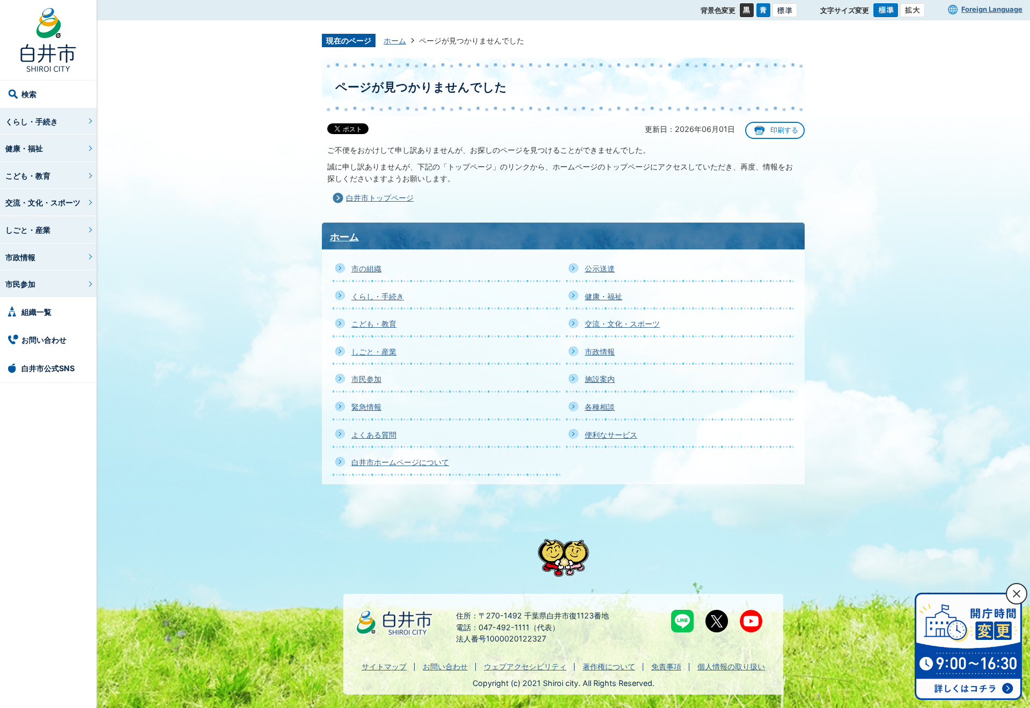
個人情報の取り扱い (731, 666)
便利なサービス (611, 434)
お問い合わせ (44, 339)
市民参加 (20, 284)
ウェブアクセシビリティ (525, 666)
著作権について (609, 666)
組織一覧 (36, 311)
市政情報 (20, 257)
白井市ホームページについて (400, 462)
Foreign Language (991, 9)
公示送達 (600, 268)
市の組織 (366, 268)
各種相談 (600, 406)
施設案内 (600, 379)
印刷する (784, 130)
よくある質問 (373, 434)
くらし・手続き (31, 121)
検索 (28, 94)
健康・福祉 (24, 148)
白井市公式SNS (48, 368)
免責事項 (666, 666)
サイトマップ (384, 666)
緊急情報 (366, 406)
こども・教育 (27, 175)
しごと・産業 (27, 229)
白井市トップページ (380, 197)
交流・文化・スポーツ (42, 202)
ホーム (395, 40)
